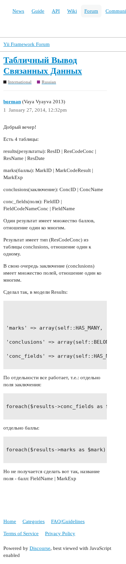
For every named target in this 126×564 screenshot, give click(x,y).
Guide (38, 11)
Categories (34, 521)
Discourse (40, 548)
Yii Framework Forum (26, 44)
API (56, 11)
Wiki (72, 11)
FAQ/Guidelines (68, 521)
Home (9, 521)
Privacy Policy (60, 533)
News (18, 11)
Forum (91, 11)
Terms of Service (21, 533)
